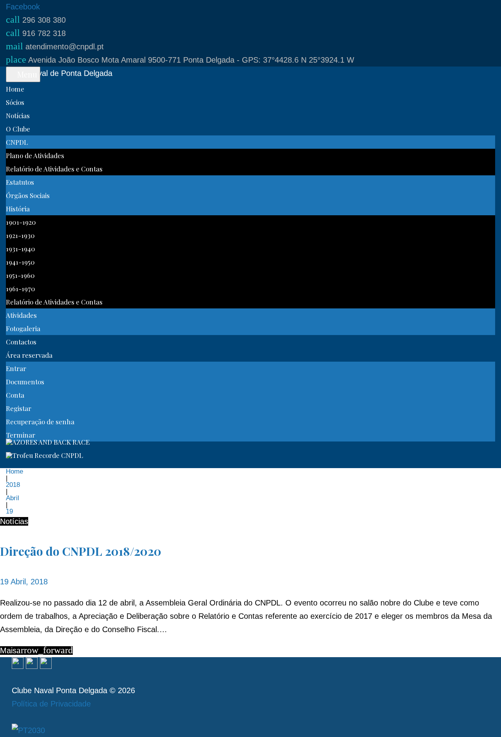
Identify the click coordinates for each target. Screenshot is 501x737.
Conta (15, 395)
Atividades (21, 315)
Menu (26, 74)
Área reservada (29, 355)
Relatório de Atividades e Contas (54, 168)
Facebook (23, 6)
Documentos (25, 381)
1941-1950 (20, 262)
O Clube (18, 128)
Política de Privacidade (51, 703)
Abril (12, 498)
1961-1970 (20, 288)
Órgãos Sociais (28, 195)
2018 (13, 484)
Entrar (16, 368)
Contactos (21, 341)
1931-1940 (20, 248)
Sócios (15, 102)
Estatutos (20, 182)
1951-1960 (20, 275)
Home (15, 89)
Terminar (20, 435)
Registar (18, 408)
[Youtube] (46, 664)
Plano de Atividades (35, 155)
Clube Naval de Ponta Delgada (59, 73)
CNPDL (17, 142)
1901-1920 (21, 222)
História (18, 208)
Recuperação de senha (40, 421)
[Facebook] (17, 664)
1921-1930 (20, 235)
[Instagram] (32, 664)
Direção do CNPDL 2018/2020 (80, 551)
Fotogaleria (23, 328)
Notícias (18, 115)
